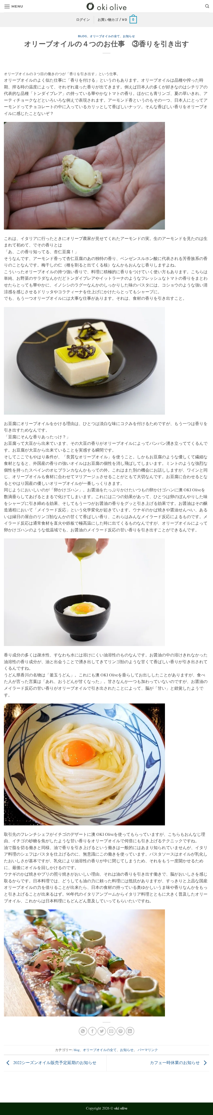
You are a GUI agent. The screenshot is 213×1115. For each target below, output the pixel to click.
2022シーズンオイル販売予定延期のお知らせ (54, 1062)
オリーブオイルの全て (105, 36)
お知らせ (129, 36)
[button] (13, 6)
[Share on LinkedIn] (130, 1031)
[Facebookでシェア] (92, 1031)
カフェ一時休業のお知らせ (175, 1062)
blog (82, 36)
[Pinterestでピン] (120, 1031)
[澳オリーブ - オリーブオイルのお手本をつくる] (106, 6)
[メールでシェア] (111, 1031)
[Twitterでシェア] (101, 1031)
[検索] (207, 6)
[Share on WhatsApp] (83, 1031)
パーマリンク (148, 1049)
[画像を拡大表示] (84, 175)
